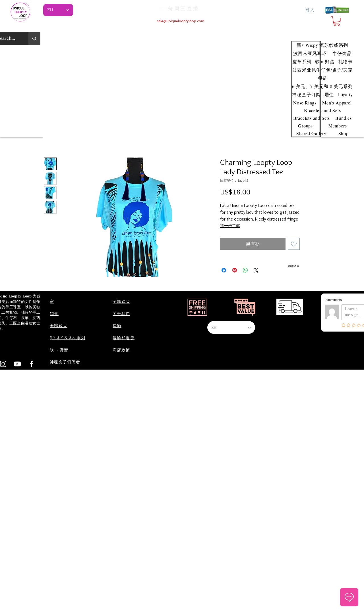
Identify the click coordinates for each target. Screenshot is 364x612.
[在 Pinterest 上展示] (234, 270)
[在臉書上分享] (223, 270)
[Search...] (34, 38)
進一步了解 (230, 225)
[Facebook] (31, 364)
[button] (336, 21)
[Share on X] (256, 270)
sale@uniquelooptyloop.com (180, 21)
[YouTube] (17, 364)
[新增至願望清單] (294, 244)
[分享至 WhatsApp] (245, 270)
